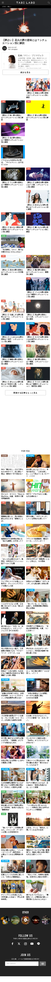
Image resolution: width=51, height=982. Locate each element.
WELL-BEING (30, 323)
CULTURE (4, 146)
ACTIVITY (29, 480)
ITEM (3, 568)
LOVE (28, 79)
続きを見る (25, 72)
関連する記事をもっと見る (25, 393)
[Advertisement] (25, 424)
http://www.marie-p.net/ (34, 68)
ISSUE (3, 236)
